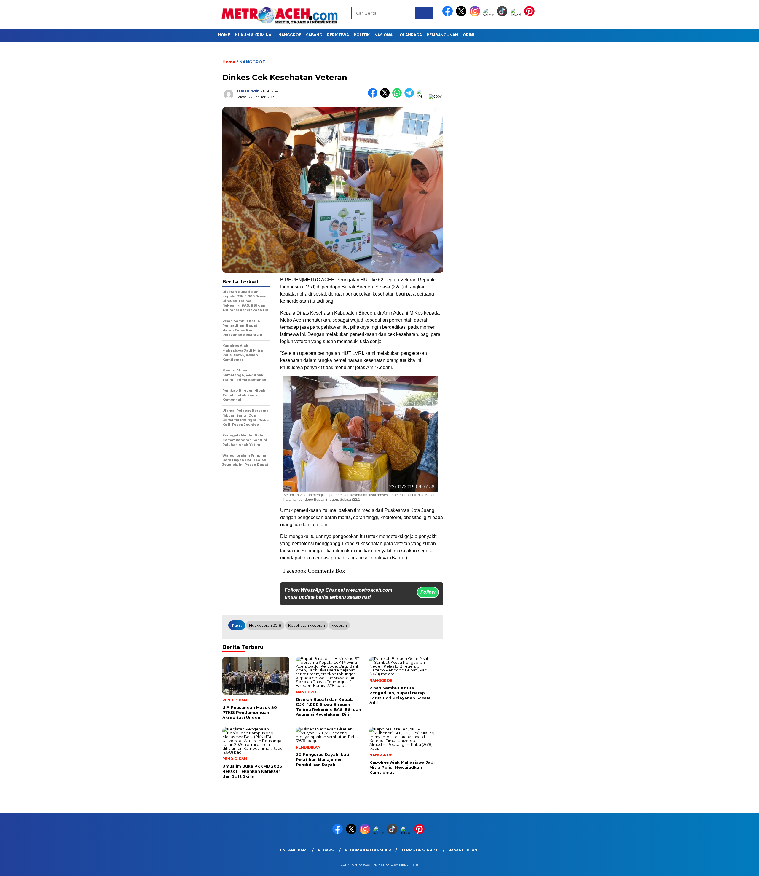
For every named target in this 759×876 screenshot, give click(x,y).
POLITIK (362, 35)
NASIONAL (384, 35)
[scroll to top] (731, 867)
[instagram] (476, 15)
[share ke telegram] (410, 96)
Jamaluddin (248, 91)
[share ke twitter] (386, 96)
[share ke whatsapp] (398, 96)
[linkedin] (517, 15)
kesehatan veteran (306, 625)
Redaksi (326, 850)
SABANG (314, 35)
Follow (427, 592)
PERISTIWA (338, 35)
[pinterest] (530, 15)
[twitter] (462, 15)
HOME (224, 35)
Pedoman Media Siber (368, 850)
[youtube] (489, 15)
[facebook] (448, 15)
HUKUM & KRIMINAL (254, 35)
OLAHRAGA (411, 35)
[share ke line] (423, 96)
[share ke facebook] (374, 96)
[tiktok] (503, 15)
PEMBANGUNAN (442, 35)
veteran (339, 625)
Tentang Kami (293, 850)
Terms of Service (420, 850)
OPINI (468, 35)
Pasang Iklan (463, 850)
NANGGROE (289, 35)
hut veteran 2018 (265, 625)
